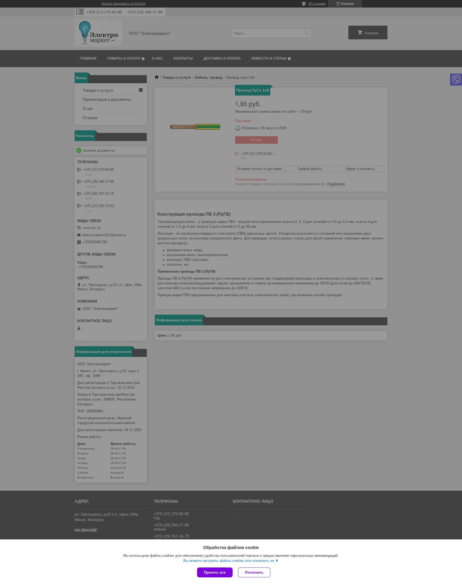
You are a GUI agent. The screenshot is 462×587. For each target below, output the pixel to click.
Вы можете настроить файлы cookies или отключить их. (229, 561)
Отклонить (254, 572)
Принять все (215, 572)
